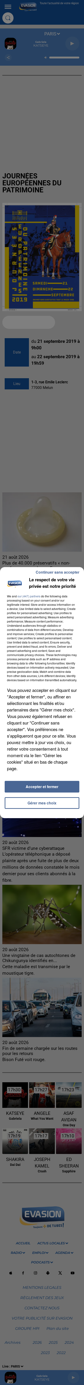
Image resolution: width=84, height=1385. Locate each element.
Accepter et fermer (42, 786)
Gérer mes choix (42, 803)
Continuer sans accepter (57, 572)
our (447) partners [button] (29, 596)
